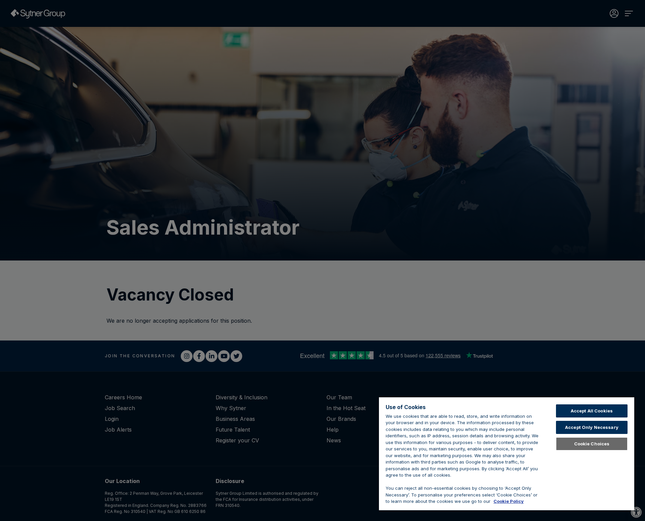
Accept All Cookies (592, 410)
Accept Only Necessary (591, 427)
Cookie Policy (508, 501)
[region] (506, 453)
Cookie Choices (592, 443)
